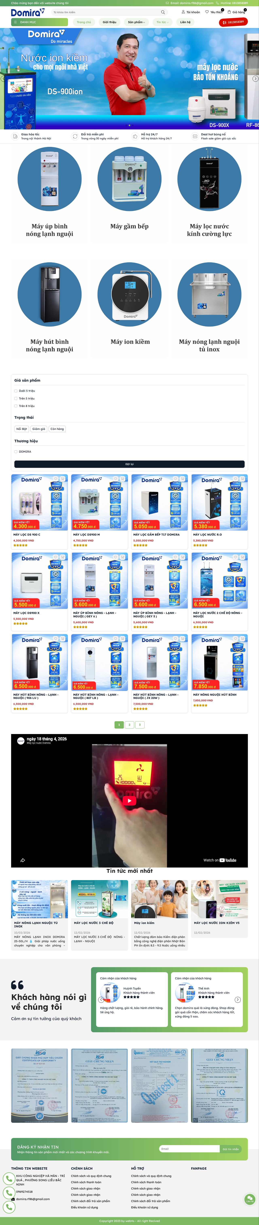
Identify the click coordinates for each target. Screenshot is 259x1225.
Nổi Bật (21, 429)
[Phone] (9, 1178)
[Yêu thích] (55, 479)
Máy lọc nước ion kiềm (107, 364)
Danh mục (28, 22)
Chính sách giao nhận (85, 1188)
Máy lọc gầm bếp (103, 248)
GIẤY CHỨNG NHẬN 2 (146, 1127)
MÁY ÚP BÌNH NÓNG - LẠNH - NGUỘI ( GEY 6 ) (94, 614)
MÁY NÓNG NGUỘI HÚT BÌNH (215, 694)
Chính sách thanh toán (86, 1182)
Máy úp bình (20, 248)
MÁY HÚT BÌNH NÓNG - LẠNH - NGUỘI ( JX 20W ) (155, 696)
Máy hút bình (20, 364)
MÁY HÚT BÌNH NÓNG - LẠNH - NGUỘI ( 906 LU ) (35, 696)
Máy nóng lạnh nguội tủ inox (191, 364)
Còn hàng (57, 429)
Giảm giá (38, 429)
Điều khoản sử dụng (84, 1207)
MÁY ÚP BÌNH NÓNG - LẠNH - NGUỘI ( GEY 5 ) (154, 614)
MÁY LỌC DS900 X (26, 613)
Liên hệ (185, 22)
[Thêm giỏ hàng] (62, 479)
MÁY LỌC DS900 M (86, 534)
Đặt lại (129, 464)
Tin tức (161, 22)
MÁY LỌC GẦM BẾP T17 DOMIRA (156, 534)
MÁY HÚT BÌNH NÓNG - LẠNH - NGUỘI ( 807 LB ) (95, 696)
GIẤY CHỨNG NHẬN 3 (206, 1127)
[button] (126, 125)
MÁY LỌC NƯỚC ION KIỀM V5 (217, 923)
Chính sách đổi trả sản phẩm (90, 1201)
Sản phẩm (135, 22)
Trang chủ (84, 22)
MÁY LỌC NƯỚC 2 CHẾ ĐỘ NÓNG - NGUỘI (217, 614)
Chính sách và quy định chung (91, 1176)
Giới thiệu (109, 22)
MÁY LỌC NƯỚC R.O (207, 534)
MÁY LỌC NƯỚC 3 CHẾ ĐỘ (94, 923)
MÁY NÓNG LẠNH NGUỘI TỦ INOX (36, 924)
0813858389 (236, 21)
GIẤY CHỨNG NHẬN (25, 1127)
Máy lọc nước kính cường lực (191, 248)
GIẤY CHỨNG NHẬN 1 (86, 1127)
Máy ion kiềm (144, 923)
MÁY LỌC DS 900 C (26, 534)
